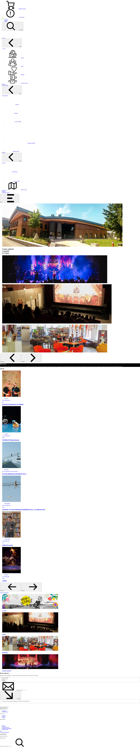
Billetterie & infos (16, 151)
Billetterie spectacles (22, 8)
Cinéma (3, 191)
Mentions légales (5, 729)
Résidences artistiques (31, 143)
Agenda (3, 84)
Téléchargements (5, 711)
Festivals (3, 152)
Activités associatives (6, 192)
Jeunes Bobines (14, 171)
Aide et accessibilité (5, 727)
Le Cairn (3, 38)
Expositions (16, 113)
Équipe (22, 66)
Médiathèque (4, 190)
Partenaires (4, 710)
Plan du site (4, 726)
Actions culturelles (18, 121)
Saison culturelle (5, 85)
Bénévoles (22, 74)
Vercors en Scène (17, 181)
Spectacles (17, 104)
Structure (22, 57)
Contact (3, 725)
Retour (20, 46)
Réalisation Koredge (5, 732)
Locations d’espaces (24, 83)
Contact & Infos (21, 17)
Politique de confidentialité (6, 728)
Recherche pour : (3, 737)
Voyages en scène (24, 189)
